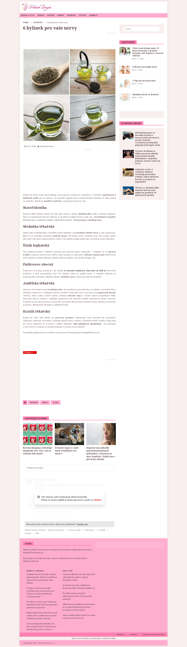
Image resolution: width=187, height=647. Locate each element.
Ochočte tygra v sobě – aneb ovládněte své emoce (67, 450)
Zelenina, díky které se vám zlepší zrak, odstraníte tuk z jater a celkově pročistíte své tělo (79, 577)
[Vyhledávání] (142, 29)
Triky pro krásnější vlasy (144, 66)
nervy (45, 402)
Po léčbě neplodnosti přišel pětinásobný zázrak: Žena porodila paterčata (77, 596)
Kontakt (133, 635)
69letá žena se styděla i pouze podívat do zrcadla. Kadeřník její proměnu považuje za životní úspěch (79, 607)
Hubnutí (93, 15)
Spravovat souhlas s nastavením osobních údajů (93, 638)
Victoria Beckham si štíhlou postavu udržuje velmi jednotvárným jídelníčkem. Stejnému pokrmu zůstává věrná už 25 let (147, 157)
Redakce (120, 635)
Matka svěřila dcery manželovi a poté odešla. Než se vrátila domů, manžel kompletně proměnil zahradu (42, 616)
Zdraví (40, 15)
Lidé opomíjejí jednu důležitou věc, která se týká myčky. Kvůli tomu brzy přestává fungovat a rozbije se (41, 626)
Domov (60, 15)
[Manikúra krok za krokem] (124, 97)
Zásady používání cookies (154, 635)
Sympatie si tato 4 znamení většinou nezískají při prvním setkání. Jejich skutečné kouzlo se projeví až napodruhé (147, 175)
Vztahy (82, 15)
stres (55, 402)
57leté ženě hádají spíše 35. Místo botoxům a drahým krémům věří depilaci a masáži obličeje (147, 52)
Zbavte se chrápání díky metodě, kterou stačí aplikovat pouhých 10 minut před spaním (147, 191)
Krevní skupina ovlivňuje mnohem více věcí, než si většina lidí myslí (37, 450)
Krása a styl (27, 15)
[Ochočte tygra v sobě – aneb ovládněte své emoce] (69, 434)
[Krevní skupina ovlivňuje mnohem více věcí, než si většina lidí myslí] (37, 434)
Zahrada (71, 15)
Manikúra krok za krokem (145, 94)
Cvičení (50, 15)
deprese (33, 402)
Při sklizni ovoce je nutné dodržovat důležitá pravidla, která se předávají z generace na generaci (42, 605)
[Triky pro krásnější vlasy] (124, 70)
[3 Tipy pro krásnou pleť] (124, 83)
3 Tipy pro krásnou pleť (144, 80)
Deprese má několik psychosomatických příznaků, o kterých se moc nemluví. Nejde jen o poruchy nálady (100, 453)
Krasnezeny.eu (37, 552)
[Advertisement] (69, 40)
